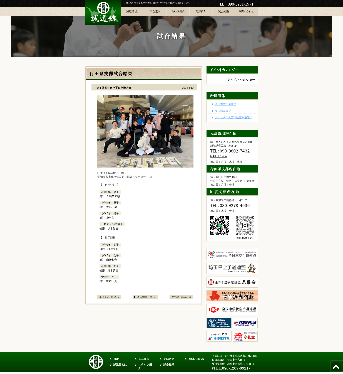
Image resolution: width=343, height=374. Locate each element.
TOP (116, 358)
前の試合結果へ (109, 296)
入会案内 (143, 358)
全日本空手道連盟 (225, 104)
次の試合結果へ (180, 296)
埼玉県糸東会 (223, 110)
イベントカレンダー (243, 79)
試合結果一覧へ (146, 297)
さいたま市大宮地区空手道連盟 (233, 117)
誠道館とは (120, 364)
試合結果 (168, 364)
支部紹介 (168, 358)
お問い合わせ (196, 358)
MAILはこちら (218, 156)
